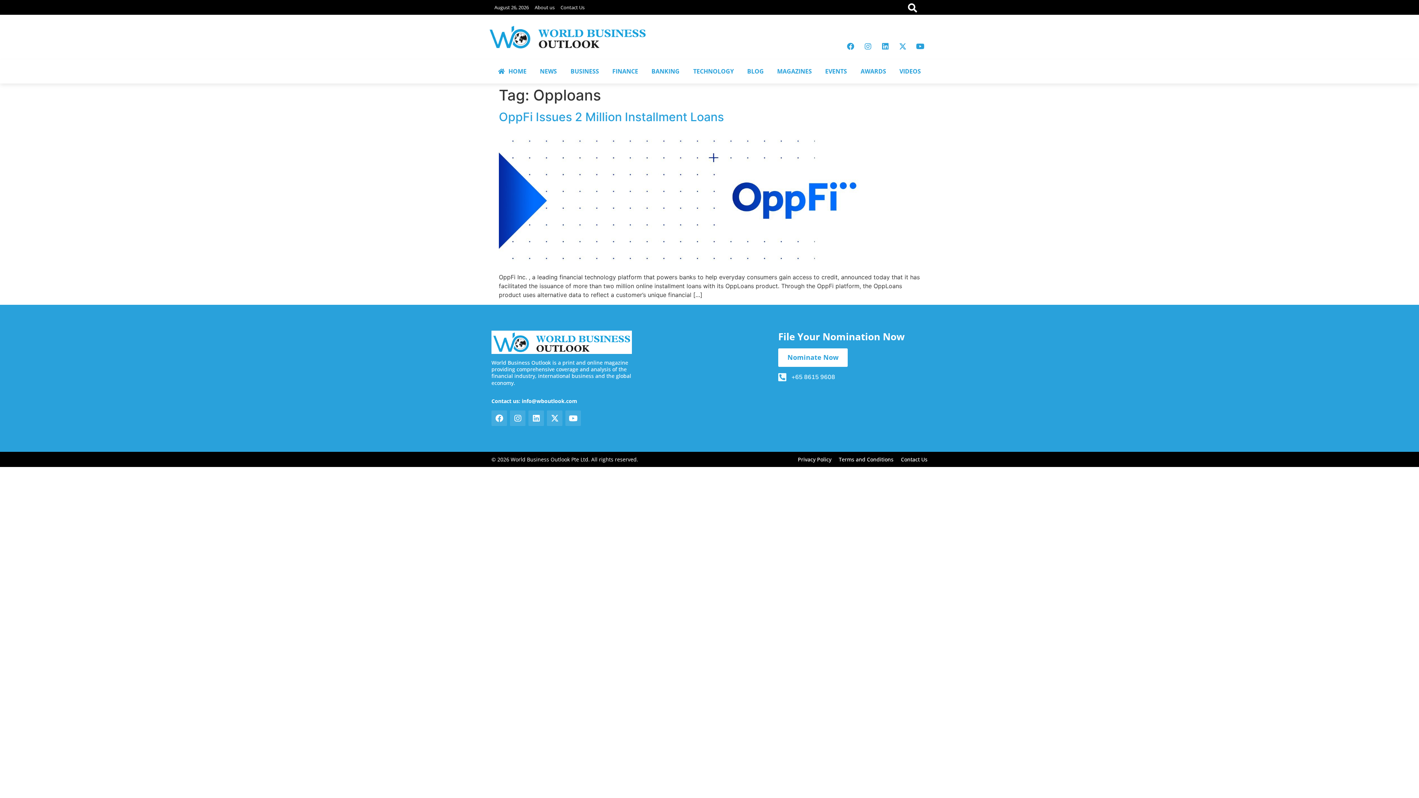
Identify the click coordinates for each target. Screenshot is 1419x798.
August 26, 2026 (511, 7)
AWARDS (873, 71)
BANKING (665, 71)
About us (545, 7)
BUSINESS (585, 71)
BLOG (755, 71)
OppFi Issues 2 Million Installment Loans (611, 117)
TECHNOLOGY (713, 71)
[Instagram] (868, 46)
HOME (517, 71)
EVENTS (836, 71)
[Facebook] (850, 46)
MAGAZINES (794, 71)
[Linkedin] (885, 46)
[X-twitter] (902, 46)
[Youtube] (920, 46)
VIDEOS (910, 71)
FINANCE (625, 71)
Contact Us (573, 7)
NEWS (548, 71)
